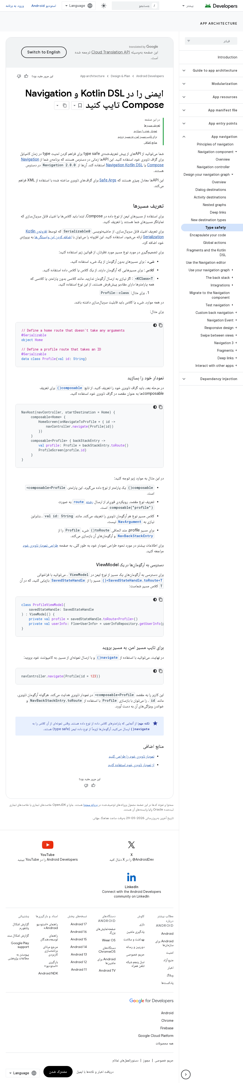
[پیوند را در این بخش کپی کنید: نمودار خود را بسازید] (122, 378)
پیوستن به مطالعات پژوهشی (18, 956)
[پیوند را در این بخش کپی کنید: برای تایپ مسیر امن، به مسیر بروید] (97, 648)
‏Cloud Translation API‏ (110, 52)
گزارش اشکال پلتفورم (21, 926)
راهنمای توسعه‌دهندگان (49, 937)
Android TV (107, 970)
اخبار (170, 967)
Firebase (166, 1028)
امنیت (169, 952)
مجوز (146, 1060)
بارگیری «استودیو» (51, 964)
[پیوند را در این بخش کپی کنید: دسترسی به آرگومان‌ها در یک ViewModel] (91, 565)
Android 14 (78, 947)
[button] (215, 70)
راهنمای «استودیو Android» (47, 926)
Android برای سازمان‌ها (164, 943)
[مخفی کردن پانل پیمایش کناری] (186, 1074)
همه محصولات (164, 1043)
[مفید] (26, 76)
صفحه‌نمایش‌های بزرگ (106, 931)
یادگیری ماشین (135, 932)
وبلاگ (170, 975)
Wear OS (109, 940)
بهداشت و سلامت (134, 939)
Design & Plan (120, 76)
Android (167, 933)
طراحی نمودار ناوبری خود (40, 545)
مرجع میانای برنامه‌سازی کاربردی (50, 950)
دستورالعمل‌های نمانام (125, 1060)
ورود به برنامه (15, 6)
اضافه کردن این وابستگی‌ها (53, 237)
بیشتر (189, 6)
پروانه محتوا (90, 805)
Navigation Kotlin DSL (124, 165)
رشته (89, 502)
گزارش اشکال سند (18, 935)
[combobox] (135, 5)
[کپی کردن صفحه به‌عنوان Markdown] (65, 105)
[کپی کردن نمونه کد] (161, 325)
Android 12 (78, 962)
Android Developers (150, 76)
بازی (142, 924)
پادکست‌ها (167, 983)
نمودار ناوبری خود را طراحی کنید (131, 756)
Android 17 (78, 924)
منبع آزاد (168, 960)
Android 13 (79, 954)
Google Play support (20, 945)
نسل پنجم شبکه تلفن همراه (135, 964)
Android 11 (79, 969)
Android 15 (78, 939)
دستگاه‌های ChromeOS (107, 950)
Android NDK (48, 973)
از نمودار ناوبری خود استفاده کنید (131, 765)
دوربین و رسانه (135, 947)
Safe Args (107, 180)
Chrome (167, 1020)
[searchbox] (211, 41)
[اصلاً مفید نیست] (19, 76)
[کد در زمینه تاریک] (155, 325)
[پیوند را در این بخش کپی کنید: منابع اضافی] (138, 747)
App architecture (218, 23)
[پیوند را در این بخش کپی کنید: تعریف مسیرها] (128, 206)
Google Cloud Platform (155, 1036)
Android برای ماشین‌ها (106, 961)
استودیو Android (43, 6)
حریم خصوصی (135, 954)
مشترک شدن (58, 1071)
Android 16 (78, 932)
